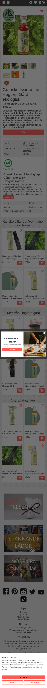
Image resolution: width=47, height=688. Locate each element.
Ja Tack (12, 349)
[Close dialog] (44, 333)
